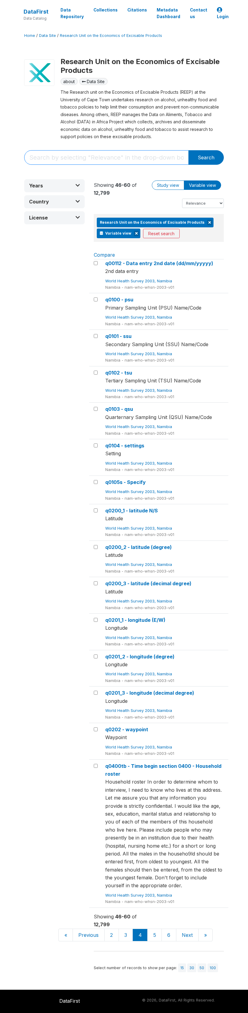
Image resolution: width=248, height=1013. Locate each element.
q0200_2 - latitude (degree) (138, 547)
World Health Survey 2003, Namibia (139, 280)
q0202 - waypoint (126, 729)
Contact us (198, 13)
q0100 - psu (119, 300)
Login (223, 16)
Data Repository (72, 13)
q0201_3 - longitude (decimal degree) (149, 693)
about (69, 81)
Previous (88, 935)
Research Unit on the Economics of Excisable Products (111, 35)
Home (29, 35)
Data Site (47, 35)
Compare (104, 255)
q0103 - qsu (119, 409)
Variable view (202, 185)
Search (206, 157)
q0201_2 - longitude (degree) (140, 657)
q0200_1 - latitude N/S (131, 511)
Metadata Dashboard (168, 13)
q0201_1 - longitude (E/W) (135, 620)
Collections (105, 10)
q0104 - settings (124, 446)
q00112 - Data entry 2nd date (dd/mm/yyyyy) (159, 263)
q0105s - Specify (125, 482)
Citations (137, 10)
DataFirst (36, 11)
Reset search (161, 233)
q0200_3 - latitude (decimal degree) (148, 583)
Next (187, 935)
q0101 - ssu (118, 336)
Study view (168, 185)
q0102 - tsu (118, 373)
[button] (54, 186)
